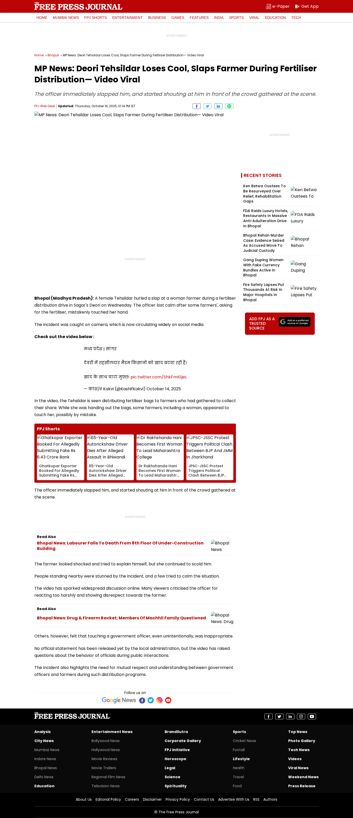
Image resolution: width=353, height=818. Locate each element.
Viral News (298, 767)
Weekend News (303, 777)
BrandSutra (176, 731)
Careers (132, 799)
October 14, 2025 (164, 389)
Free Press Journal (78, 6)
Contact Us (204, 799)
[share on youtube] (312, 716)
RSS (256, 799)
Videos (295, 758)
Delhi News (43, 777)
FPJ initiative (177, 749)
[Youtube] (168, 700)
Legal (170, 767)
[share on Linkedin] (218, 106)
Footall (239, 749)
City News (44, 740)
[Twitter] (151, 700)
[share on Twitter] (207, 106)
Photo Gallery (301, 740)
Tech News (299, 749)
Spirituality (176, 786)
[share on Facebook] (197, 106)
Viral (254, 17)
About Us (84, 799)
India (219, 17)
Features (199, 17)
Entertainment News (112, 731)
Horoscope (175, 758)
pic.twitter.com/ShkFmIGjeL (159, 377)
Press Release (302, 786)
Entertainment (127, 17)
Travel (238, 777)
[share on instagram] (301, 716)
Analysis (42, 731)
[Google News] (119, 700)
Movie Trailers (103, 767)
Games (177, 17)
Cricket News (244, 740)
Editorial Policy (108, 799)
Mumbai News (66, 17)
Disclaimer (152, 799)
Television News (105, 786)
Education (275, 17)
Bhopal (53, 55)
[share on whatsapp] (229, 106)
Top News (297, 731)
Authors (270, 799)
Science (172, 777)
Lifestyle (241, 758)
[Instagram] (159, 700)
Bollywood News (105, 740)
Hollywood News (105, 749)
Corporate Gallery (183, 740)
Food (237, 786)
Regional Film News (108, 777)
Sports (236, 17)
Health (238, 767)
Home (41, 17)
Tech (296, 17)
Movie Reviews (104, 758)
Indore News (45, 758)
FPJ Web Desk (44, 106)
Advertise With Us (233, 799)
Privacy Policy (178, 799)
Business (157, 17)
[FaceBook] (142, 700)
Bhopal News (45, 767)
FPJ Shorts (95, 17)
